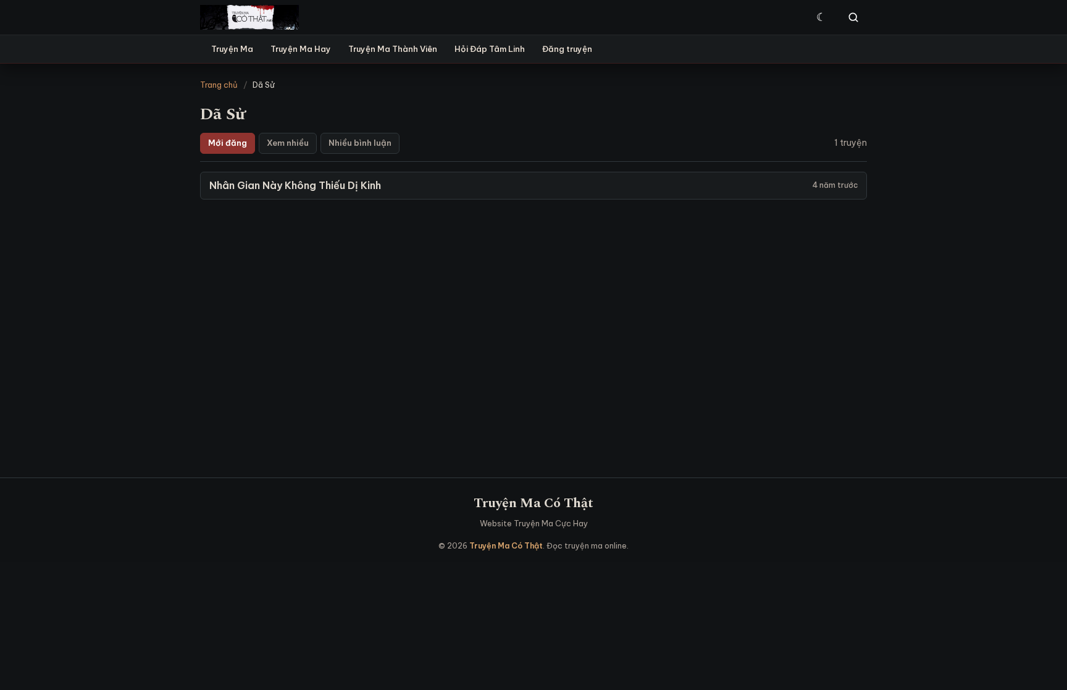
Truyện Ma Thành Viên (392, 49)
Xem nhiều (288, 143)
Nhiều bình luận (359, 143)
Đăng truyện (567, 49)
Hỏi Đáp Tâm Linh (489, 49)
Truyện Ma (232, 49)
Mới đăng (227, 143)
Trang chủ (219, 85)
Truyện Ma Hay (300, 49)
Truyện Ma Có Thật (533, 503)
